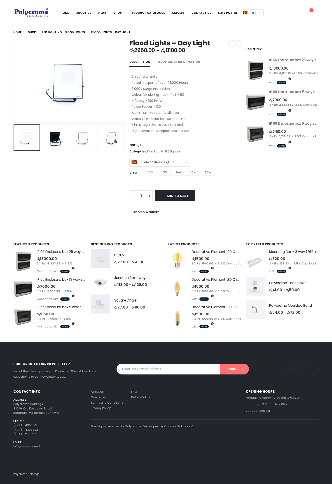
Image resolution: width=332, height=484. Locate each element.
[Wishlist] (296, 13)
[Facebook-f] (313, 369)
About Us (83, 13)
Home (65, 13)
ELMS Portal (228, 13)
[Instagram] (284, 369)
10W (164, 172)
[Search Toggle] (277, 13)
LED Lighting (173, 151)
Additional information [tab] (179, 62)
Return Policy (140, 397)
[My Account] (284, 13)
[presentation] (14, 80)
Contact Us (201, 13)
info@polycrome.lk (27, 446)
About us (97, 392)
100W (149, 172)
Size (132, 173)
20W (178, 172)
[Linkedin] (298, 369)
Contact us (99, 397)
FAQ (134, 392)
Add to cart (177, 196)
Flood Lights (155, 151)
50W (208, 172)
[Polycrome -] (31, 13)
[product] (255, 70)
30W (193, 172)
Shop (118, 13)
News (102, 13)
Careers (178, 13)
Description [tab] (139, 62)
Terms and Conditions (107, 402)
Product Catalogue (148, 13)
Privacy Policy (101, 408)
